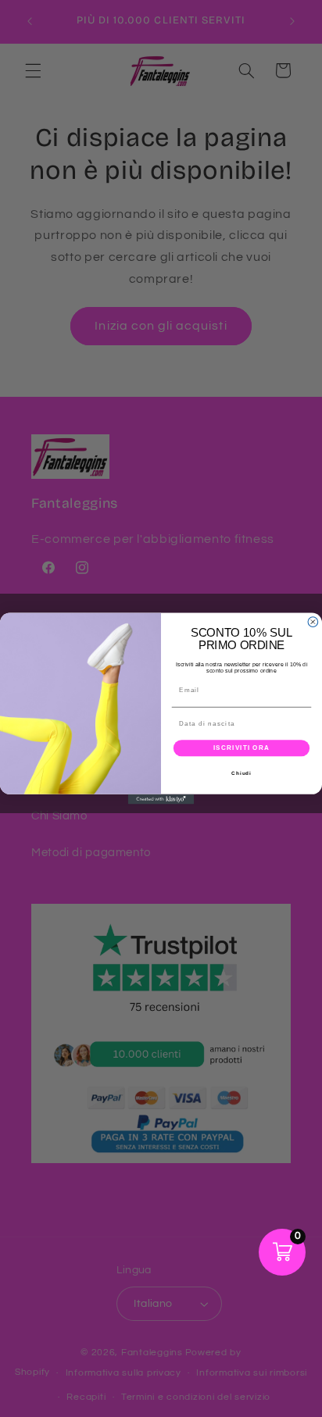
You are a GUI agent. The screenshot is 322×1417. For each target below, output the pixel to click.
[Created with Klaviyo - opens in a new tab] (161, 799)
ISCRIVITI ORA (241, 747)
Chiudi (241, 773)
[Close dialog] (313, 622)
